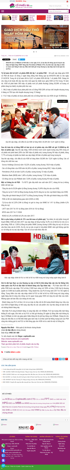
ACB (7, 399)
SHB (8, 410)
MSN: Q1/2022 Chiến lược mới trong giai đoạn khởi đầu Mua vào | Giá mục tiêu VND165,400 (31, 374)
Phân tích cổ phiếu (11, 407)
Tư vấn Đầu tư (31, 446)
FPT (47, 398)
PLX (49, 407)
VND (32, 410)
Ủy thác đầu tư (49, 410)
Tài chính (61, 446)
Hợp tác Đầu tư (31, 448)
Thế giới (61, 450)
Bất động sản (61, 448)
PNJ (53, 406)
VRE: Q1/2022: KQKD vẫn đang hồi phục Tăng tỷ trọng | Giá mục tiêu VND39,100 (28, 372)
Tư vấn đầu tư (46, 450)
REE (3, 410)
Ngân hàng (62, 443)
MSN (23, 403)
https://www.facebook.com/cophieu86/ (15, 339)
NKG (51, 403)
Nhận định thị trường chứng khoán (40, 403)
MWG (27, 403)
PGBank (36, 347)
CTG (37, 399)
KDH (13, 403)
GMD (58, 399)
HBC (61, 399)
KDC (10, 403)
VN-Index (28, 410)
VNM (37, 410)
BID (11, 399)
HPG (5, 402)
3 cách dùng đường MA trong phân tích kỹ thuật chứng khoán (23, 369)
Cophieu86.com (23, 399)
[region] (35, 40)
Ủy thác (42, 410)
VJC (24, 410)
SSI (11, 410)
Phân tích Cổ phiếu (13, 55)
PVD (60, 407)
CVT (40, 399)
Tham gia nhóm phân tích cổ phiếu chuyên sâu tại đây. (20, 344)
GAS (51, 399)
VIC (21, 410)
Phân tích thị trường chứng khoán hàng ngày (32, 407)
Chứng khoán (61, 441)
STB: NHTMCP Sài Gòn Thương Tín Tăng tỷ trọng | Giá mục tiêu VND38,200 (27, 379)
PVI (64, 407)
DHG (42, 399)
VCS (18, 410)
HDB (32, 347)
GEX (55, 399)
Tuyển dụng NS (31, 450)
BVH (14, 399)
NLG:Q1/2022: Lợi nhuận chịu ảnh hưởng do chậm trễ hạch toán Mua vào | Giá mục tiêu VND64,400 (33, 377)
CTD (33, 399)
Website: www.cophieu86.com (12, 341)
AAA (3, 399)
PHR (54, 403)
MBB (18, 402)
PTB (57, 407)
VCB (14, 410)
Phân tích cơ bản (23, 55)
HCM (64, 399)
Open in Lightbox (62, 101)
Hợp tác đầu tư (46, 443)
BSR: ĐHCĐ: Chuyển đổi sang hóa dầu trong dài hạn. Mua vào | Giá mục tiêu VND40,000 (30, 382)
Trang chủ (4, 55)
